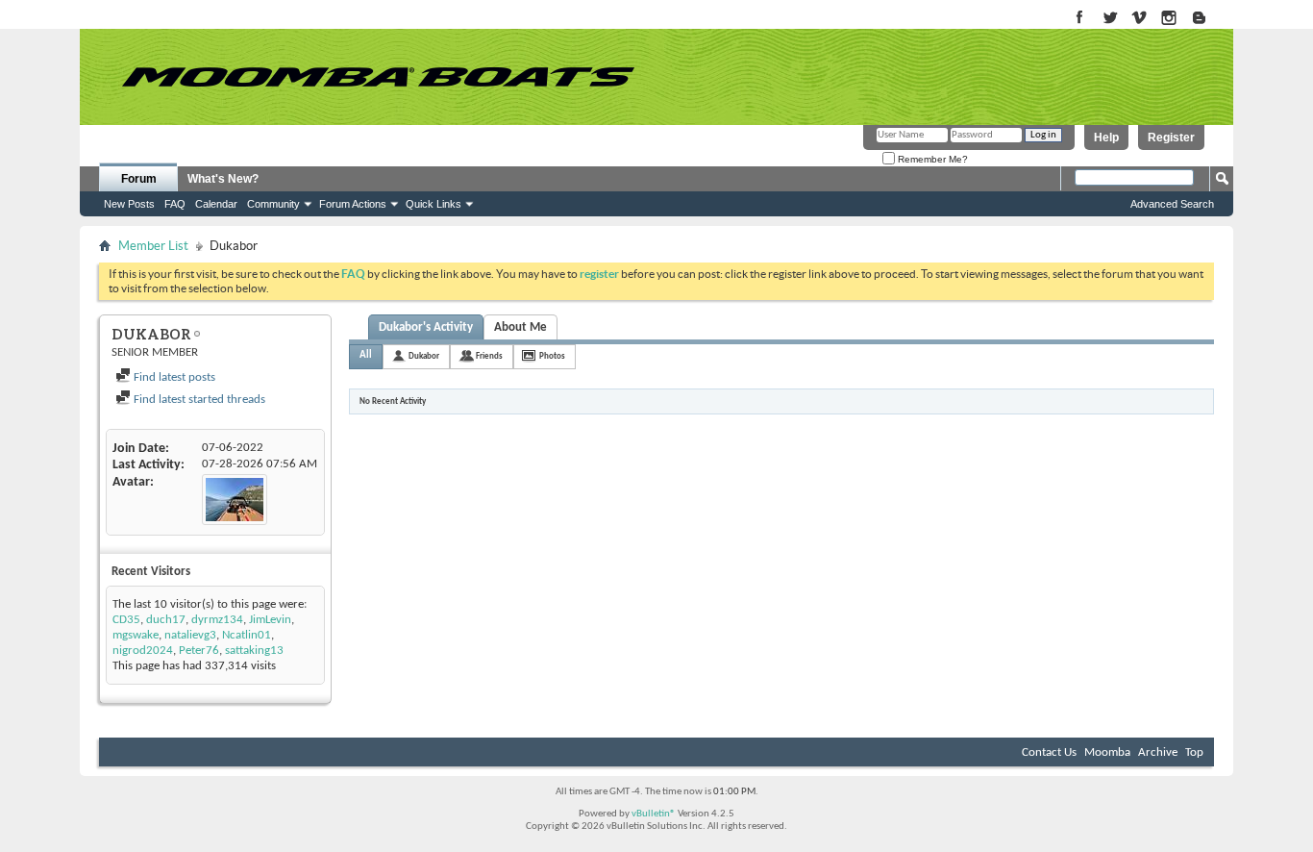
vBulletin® (654, 814)
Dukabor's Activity (426, 327)
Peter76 (199, 650)
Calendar (216, 204)
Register (1171, 137)
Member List (153, 245)
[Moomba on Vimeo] (1139, 19)
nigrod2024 (142, 650)
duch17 (166, 620)
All (365, 355)
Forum (139, 179)
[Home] (378, 77)
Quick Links (433, 204)
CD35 (126, 620)
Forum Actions (352, 204)
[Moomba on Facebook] (1080, 19)
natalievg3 (190, 635)
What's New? (223, 179)
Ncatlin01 (246, 635)
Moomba (1107, 752)
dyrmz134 (217, 620)
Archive (1157, 752)
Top (1194, 752)
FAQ (175, 204)
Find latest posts (173, 377)
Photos (552, 356)
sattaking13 (254, 650)
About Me (520, 327)
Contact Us (1049, 752)
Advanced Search (1172, 204)
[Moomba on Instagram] (1169, 19)
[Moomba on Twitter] (1110, 19)
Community (273, 204)
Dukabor (424, 356)
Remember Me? (931, 159)
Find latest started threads (198, 399)
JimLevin (270, 620)
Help (1106, 137)
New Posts (129, 204)
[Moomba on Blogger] (1208, 19)
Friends (489, 356)
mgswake (135, 635)
